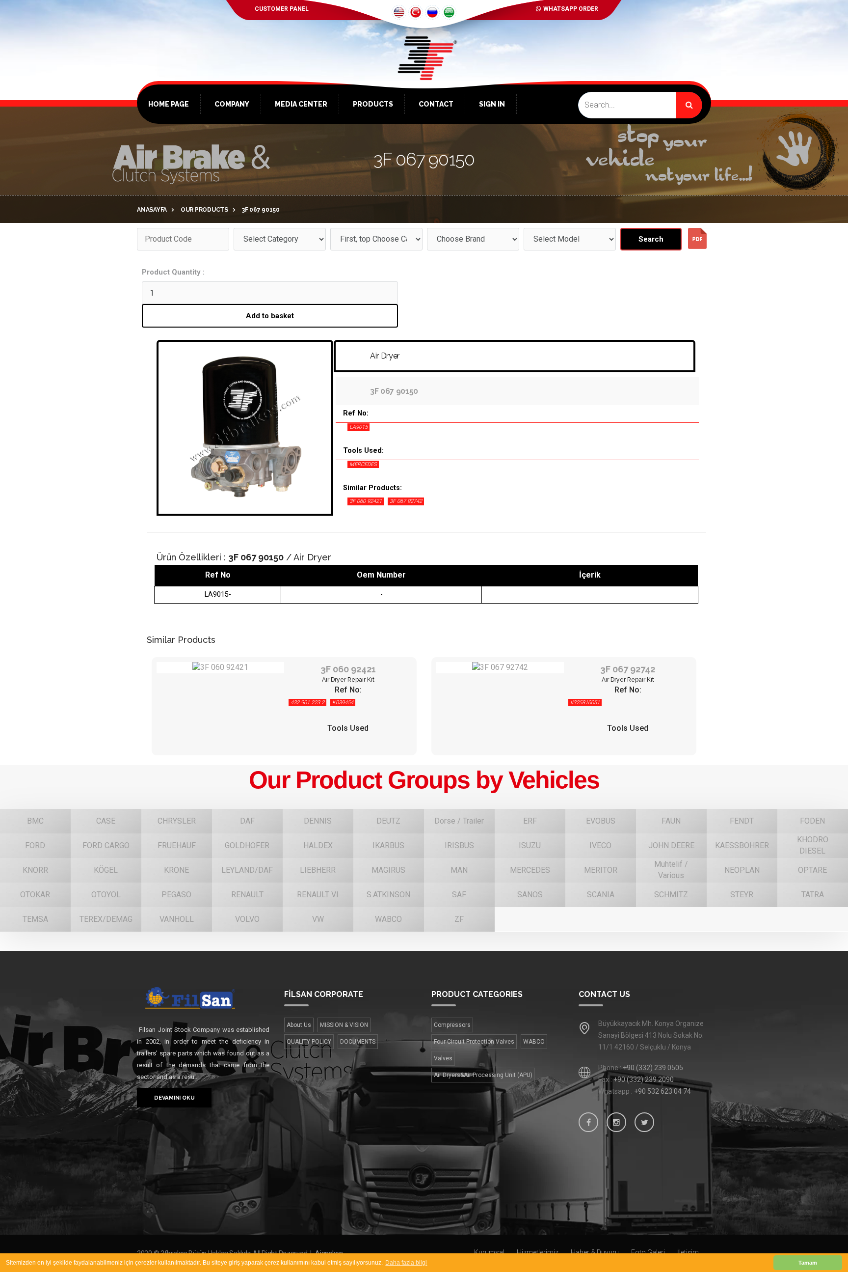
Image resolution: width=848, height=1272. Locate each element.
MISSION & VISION (344, 1025)
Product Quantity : (173, 272)
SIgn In (492, 104)
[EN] (399, 12)
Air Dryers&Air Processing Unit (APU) (483, 1075)
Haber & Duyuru (595, 1252)
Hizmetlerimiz (537, 1252)
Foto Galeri (648, 1252)
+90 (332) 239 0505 (653, 1068)
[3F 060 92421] (220, 667)
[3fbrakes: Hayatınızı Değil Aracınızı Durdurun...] (424, 73)
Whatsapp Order (570, 8)
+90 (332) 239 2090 (643, 1079)
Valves (443, 1058)
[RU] (432, 12)
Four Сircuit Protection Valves (474, 1041)
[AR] (449, 12)
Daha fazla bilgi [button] (406, 1262)
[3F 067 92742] (500, 667)
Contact (436, 104)
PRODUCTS (373, 104)
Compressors (452, 1025)
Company (231, 104)
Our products (204, 209)
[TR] (415, 12)
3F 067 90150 (261, 209)
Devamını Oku (174, 1097)
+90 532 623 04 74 (662, 1091)
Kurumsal (489, 1252)
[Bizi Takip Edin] (588, 1122)
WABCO (534, 1041)
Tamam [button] (807, 1263)
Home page (168, 104)
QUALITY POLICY (309, 1041)
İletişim (688, 1252)
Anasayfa (152, 209)
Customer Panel (282, 8)
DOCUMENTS (357, 1041)
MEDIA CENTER (301, 104)
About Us (299, 1025)
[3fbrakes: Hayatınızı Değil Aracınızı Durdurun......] (203, 997)
